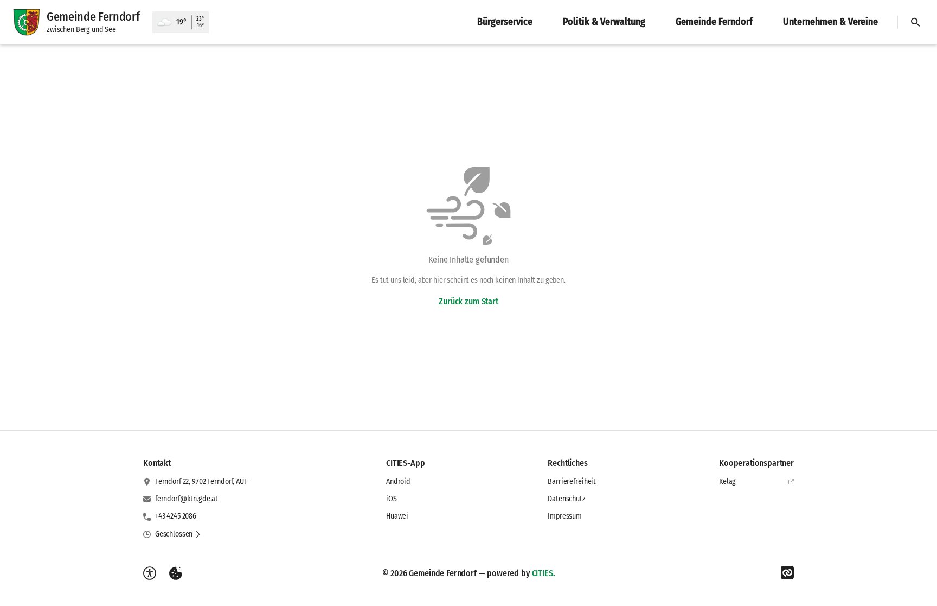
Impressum (565, 516)
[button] (178, 534)
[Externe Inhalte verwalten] (175, 573)
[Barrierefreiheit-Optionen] (149, 573)
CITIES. (543, 573)
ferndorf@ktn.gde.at (186, 498)
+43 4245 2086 (175, 516)
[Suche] (915, 22)
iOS (391, 498)
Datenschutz (566, 498)
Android (398, 481)
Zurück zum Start (468, 301)
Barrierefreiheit (572, 481)
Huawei (397, 516)
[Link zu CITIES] (787, 572)
